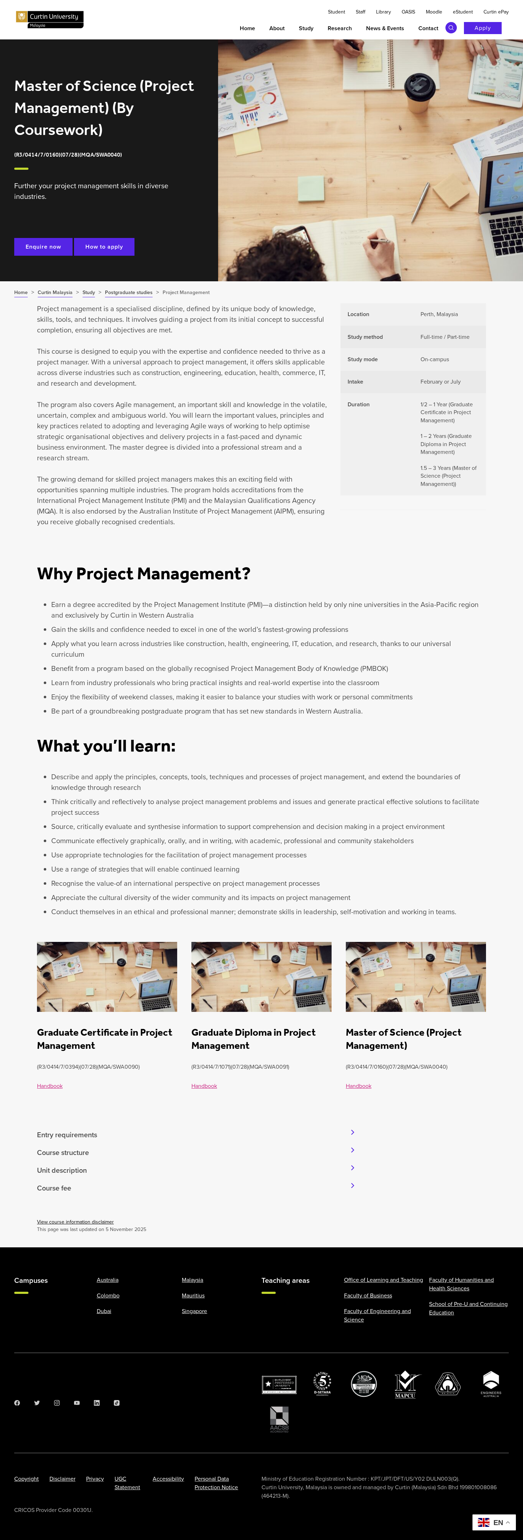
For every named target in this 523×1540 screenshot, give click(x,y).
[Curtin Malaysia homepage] (49, 20)
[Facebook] (17, 1403)
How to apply (104, 247)
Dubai (104, 1311)
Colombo (108, 1295)
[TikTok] (117, 1403)
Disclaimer (62, 1479)
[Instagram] (57, 1403)
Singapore (194, 1311)
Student (336, 12)
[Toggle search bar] (451, 27)
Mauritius (193, 1295)
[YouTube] (77, 1403)
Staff (360, 12)
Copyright (26, 1479)
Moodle (434, 12)
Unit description (62, 1170)
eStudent (463, 12)
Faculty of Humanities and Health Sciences (461, 1284)
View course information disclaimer (75, 1222)
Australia (107, 1280)
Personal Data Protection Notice (216, 1483)
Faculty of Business (368, 1295)
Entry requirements (67, 1134)
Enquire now (43, 247)
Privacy (95, 1479)
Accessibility (168, 1479)
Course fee (54, 1188)
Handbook (50, 1086)
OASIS (408, 12)
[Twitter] (37, 1403)
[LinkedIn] (97, 1403)
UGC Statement (127, 1483)
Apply (483, 28)
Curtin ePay (496, 12)
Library (383, 12)
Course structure (63, 1152)
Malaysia (192, 1280)
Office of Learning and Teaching (383, 1280)
